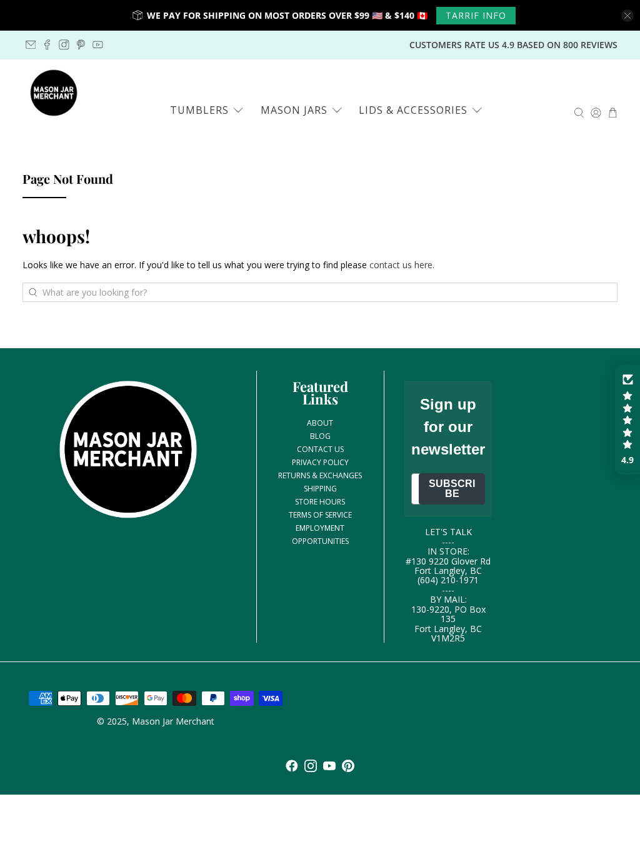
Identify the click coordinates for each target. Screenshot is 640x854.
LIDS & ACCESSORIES (413, 110)
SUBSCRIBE (452, 488)
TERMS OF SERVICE (320, 515)
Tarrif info (476, 15)
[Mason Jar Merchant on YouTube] (97, 44)
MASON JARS (294, 110)
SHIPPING (320, 488)
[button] (627, 419)
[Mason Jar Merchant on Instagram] (64, 44)
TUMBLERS (199, 110)
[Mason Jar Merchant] (54, 93)
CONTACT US (320, 449)
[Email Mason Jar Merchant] (31, 44)
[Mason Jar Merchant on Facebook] (47, 44)
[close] (627, 15)
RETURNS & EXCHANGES (320, 475)
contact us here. (401, 265)
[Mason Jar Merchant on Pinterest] (81, 44)
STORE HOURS (320, 501)
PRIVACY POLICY (320, 462)
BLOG (320, 436)
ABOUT (320, 423)
